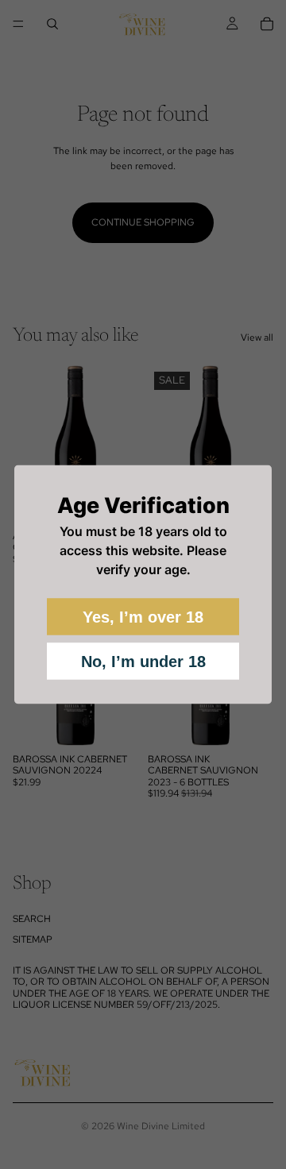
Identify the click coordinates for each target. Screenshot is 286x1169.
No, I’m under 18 (143, 661)
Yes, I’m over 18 (143, 617)
